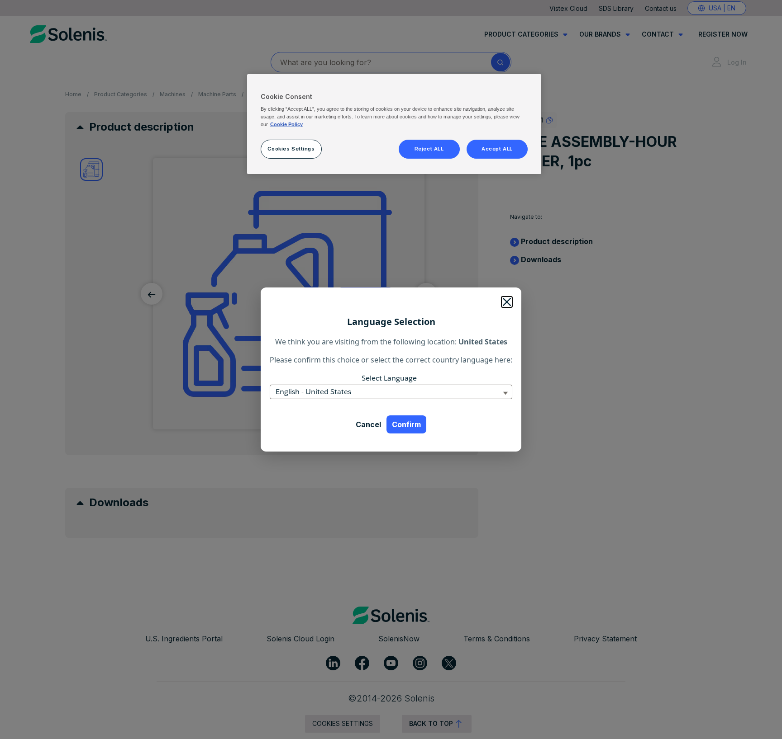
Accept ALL (497, 149)
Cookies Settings (291, 149)
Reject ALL (429, 149)
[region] (394, 124)
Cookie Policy (286, 124)
